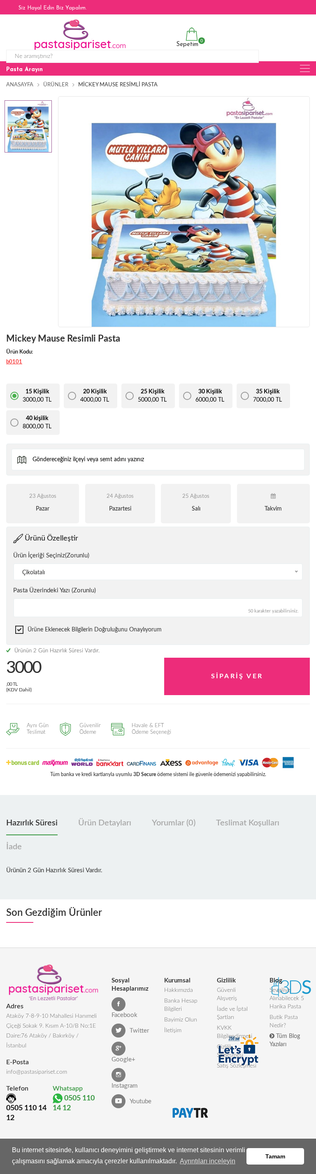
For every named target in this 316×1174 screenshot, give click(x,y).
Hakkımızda (178, 990)
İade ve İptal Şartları (232, 1013)
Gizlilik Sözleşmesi (230, 1051)
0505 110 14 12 (26, 1113)
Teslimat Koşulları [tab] (247, 823)
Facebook (124, 1015)
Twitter (139, 1031)
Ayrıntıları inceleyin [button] (207, 1161)
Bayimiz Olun (180, 1020)
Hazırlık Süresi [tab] (32, 823)
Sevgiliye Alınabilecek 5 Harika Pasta (287, 998)
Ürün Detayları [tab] (104, 823)
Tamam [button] (275, 1156)
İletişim (172, 1030)
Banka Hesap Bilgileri (181, 1005)
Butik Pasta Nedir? (284, 1021)
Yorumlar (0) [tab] (173, 823)
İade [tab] (14, 847)
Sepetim (186, 43)
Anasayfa (19, 85)
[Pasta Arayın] (305, 68)
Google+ (123, 1059)
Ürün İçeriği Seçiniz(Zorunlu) (51, 555)
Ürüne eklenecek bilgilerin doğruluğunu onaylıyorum (95, 630)
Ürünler (55, 85)
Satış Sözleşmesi (236, 1066)
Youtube (140, 1101)
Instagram (124, 1086)
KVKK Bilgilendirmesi (234, 1032)
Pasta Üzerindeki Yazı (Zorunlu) (54, 590)
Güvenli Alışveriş (227, 994)
